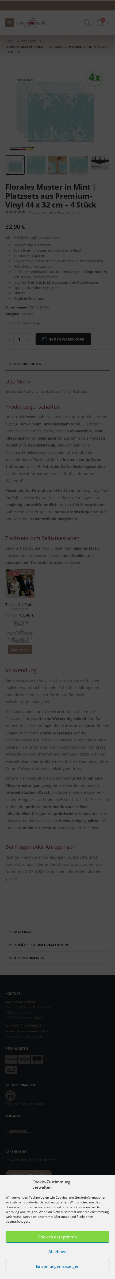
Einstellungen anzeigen (57, 1266)
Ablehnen (57, 1251)
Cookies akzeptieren (57, 1236)
